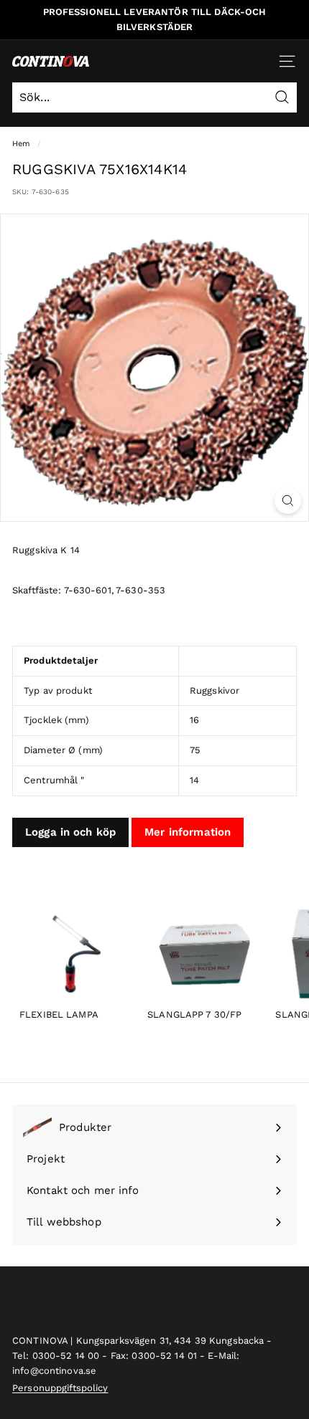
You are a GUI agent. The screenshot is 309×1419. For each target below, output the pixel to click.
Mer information (187, 832)
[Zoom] (288, 500)
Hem (21, 143)
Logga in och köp (70, 832)
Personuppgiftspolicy (60, 1387)
